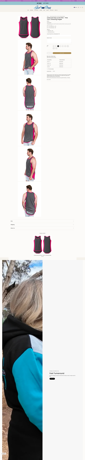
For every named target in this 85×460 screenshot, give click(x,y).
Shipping (13, 224)
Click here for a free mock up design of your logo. (14, 0)
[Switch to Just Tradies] (46, 3)
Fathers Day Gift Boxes (41, 0)
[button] (41, 10)
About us (13, 228)
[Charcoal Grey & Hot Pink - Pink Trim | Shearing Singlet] (42, 244)
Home (48, 16)
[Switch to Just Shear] (39, 3)
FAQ (11, 221)
